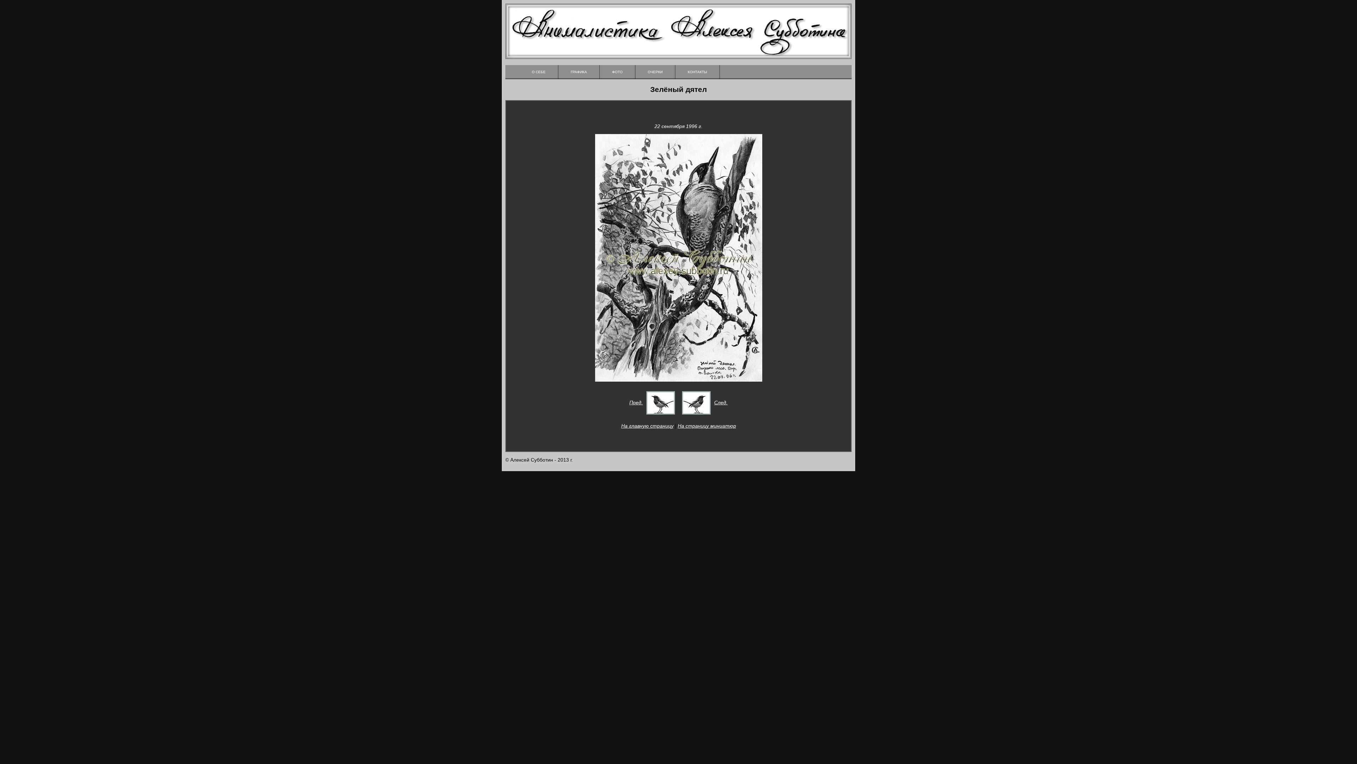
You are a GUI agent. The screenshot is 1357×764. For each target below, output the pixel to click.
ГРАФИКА (579, 72)
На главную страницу (647, 426)
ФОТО (617, 72)
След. (721, 402)
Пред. (636, 402)
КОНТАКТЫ (697, 72)
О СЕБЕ (539, 72)
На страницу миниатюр (707, 426)
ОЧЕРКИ (655, 72)
